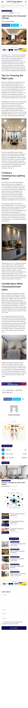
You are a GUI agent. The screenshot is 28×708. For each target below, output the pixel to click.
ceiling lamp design (10, 390)
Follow (24, 453)
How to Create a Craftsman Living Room (17, 514)
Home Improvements (9, 5)
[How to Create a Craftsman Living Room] (5, 516)
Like (25, 449)
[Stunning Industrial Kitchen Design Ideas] (5, 524)
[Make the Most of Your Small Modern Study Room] (5, 574)
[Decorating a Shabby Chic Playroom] (5, 531)
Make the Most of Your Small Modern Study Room (18, 574)
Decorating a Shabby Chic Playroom (17, 529)
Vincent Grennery (10, 21)
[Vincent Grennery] (3, 21)
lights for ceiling (19, 390)
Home (3, 5)
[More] (21, 25)
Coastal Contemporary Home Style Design (13, 483)
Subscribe (24, 457)
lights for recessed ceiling (7, 392)
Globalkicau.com (6, 55)
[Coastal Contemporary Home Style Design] (14, 472)
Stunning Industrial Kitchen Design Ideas (17, 522)
